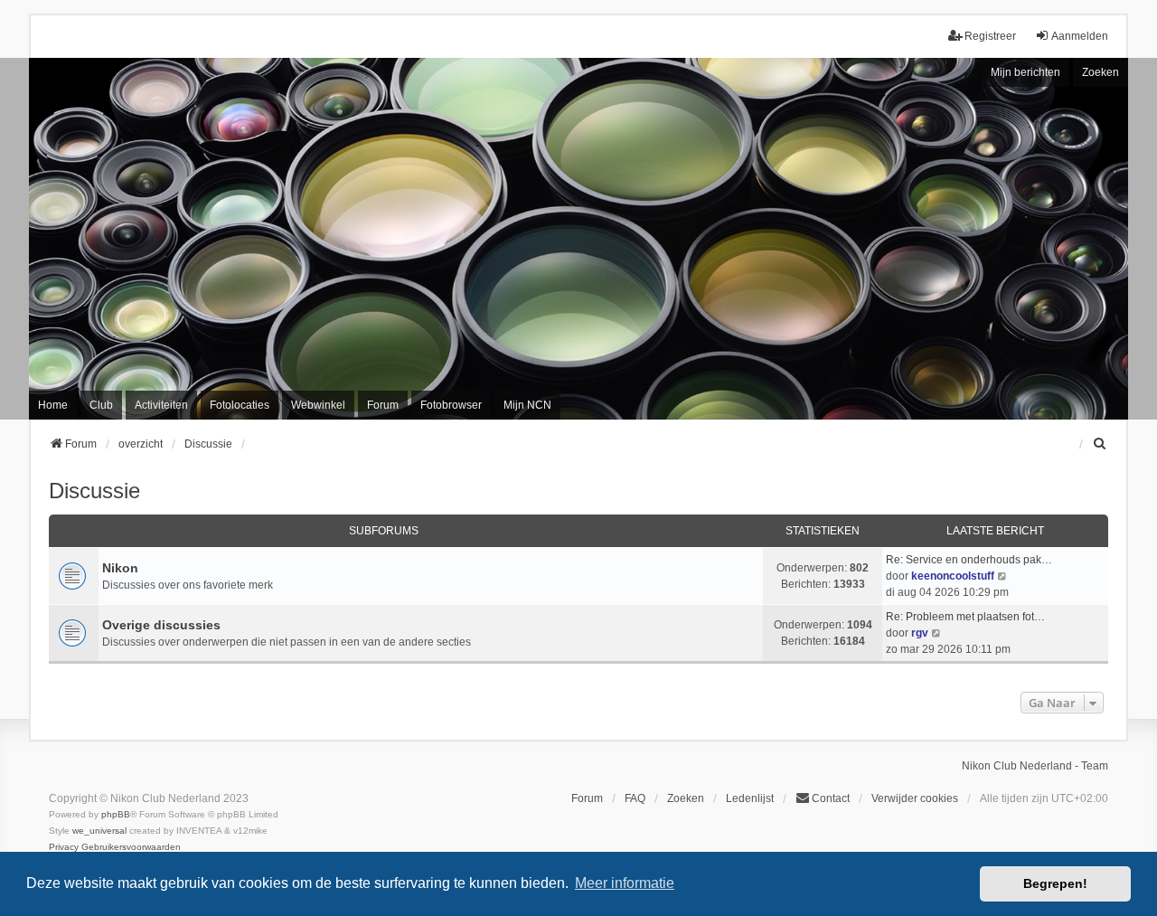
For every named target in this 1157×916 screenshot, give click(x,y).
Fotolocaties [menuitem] (239, 405)
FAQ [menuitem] (635, 798)
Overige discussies (161, 625)
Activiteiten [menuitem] (161, 405)
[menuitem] (1100, 444)
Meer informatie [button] (624, 883)
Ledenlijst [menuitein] (750, 798)
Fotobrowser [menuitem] (451, 405)
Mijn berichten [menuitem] (1025, 72)
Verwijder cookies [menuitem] (914, 798)
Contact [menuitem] (831, 798)
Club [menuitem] (101, 405)
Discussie (94, 490)
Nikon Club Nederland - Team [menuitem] (1035, 766)
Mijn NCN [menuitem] (527, 405)
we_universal (99, 831)
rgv (919, 633)
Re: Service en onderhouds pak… (969, 559)
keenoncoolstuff (952, 576)
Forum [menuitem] (383, 405)
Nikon (120, 568)
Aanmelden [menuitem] (1079, 36)
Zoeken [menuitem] (685, 798)
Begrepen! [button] (1055, 883)
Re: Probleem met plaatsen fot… (965, 616)
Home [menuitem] (53, 405)
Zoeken (1100, 72)
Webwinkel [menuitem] (318, 405)
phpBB (115, 814)
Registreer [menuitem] (990, 36)
